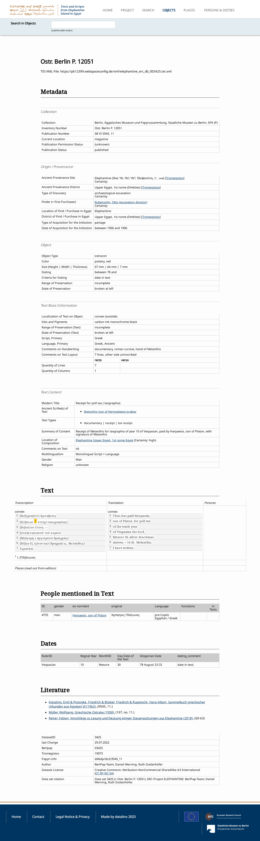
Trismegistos (174, 178)
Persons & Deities (219, 10)
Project (127, 10)
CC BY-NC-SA (104, 773)
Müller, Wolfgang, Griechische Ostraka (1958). (82, 712)
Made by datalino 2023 (118, 816)
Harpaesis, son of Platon (89, 615)
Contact (38, 816)
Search (148, 10)
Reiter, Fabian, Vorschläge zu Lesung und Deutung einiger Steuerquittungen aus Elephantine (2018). (121, 718)
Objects (169, 10)
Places (189, 10)
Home (108, 10)
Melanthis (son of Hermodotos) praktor (110, 411)
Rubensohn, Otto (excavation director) (121, 202)
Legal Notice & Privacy (73, 816)
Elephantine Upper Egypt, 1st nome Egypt (104, 440)
